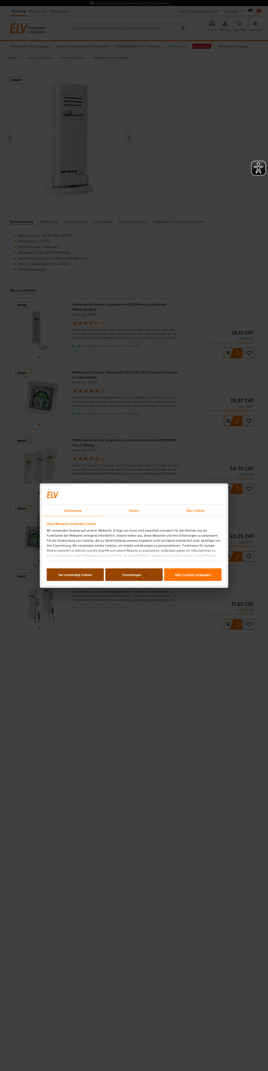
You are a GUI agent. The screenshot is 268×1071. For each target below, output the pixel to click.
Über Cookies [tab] (195, 510)
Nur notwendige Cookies (75, 574)
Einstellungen (131, 574)
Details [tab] (134, 510)
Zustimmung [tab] (72, 510)
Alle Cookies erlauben (193, 574)
